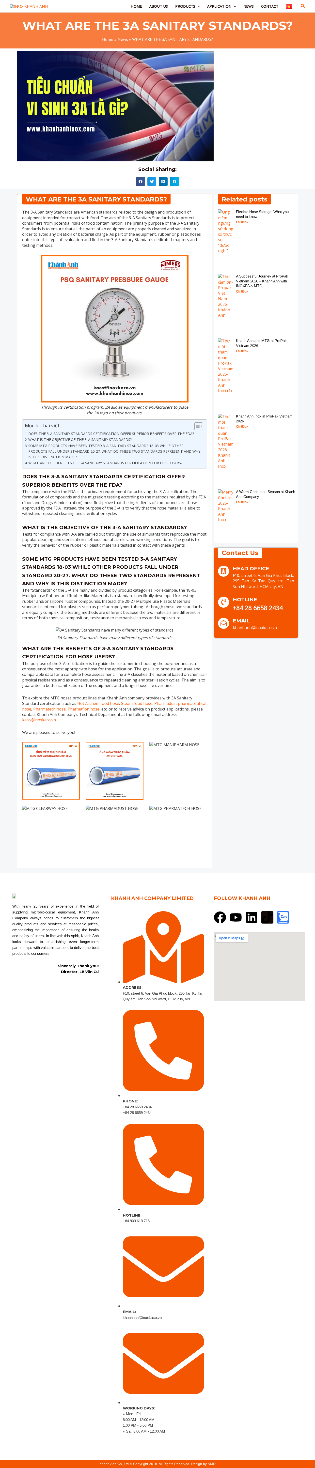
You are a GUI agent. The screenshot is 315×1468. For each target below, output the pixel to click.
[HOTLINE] (223, 602)
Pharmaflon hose (83, 709)
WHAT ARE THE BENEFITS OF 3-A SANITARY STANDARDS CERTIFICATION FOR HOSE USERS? (105, 463)
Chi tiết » (242, 222)
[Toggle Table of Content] (196, 426)
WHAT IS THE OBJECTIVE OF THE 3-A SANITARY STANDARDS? (80, 439)
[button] (197, 6)
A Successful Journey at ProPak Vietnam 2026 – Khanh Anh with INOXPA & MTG (262, 281)
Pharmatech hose (49, 709)
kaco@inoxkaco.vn (39, 720)
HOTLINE (245, 600)
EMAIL (241, 621)
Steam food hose (136, 703)
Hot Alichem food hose (98, 703)
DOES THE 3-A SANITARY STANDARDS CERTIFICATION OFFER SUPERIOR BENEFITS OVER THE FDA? (111, 433)
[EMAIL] (223, 623)
